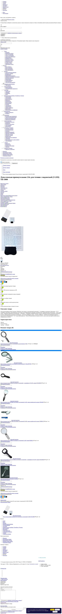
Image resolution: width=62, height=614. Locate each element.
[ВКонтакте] (1, 282)
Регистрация (5, 13)
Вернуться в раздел (4, 195)
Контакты (5, 10)
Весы (4, 521)
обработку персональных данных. (15, 33)
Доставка (5, 5)
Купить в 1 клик (11, 274)
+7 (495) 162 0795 (4, 579)
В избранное (3, 349)
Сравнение (9, 348)
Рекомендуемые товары (8, 154)
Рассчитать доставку (14, 278)
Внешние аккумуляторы (8, 524)
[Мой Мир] (4, 282)
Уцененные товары (7, 155)
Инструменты (6, 528)
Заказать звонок (11, 19)
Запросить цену (11, 611)
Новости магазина (6, 162)
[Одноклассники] (3, 282)
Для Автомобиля (6, 525)
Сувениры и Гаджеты (7, 531)
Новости (4, 8)
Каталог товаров (3, 48)
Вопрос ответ (5, 6)
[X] (6, 282)
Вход (4, 12)
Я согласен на (12, 33)
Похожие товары (3, 203)
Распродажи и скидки (7, 153)
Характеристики (3, 199)
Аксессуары (2, 201)
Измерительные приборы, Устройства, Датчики (13, 527)
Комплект (2, 197)
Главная (4, 1)
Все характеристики (4, 265)
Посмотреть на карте (34, 564)
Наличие (2, 204)
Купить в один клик (14, 601)
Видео (1, 206)
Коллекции (5, 4)
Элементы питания (7, 534)
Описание (2, 198)
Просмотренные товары (5, 502)
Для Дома (5, 526)
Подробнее (2, 347)
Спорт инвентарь (6, 530)
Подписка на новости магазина (6, 157)
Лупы (4, 520)
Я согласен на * (12, 600)
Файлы (1, 205)
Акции (4, 3)
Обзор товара (3, 196)
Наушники (5, 529)
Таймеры (7, 92)
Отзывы (4, 2)
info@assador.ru (41, 560)
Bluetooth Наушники (9, 132)
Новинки (5, 151)
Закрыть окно (3, 41)
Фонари (4, 523)
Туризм (4, 532)
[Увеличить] (7, 224)
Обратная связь (3, 578)
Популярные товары (7, 152)
